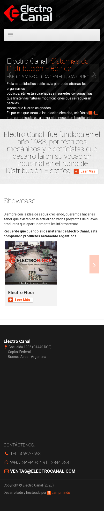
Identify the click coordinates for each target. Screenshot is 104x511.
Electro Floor (21, 292)
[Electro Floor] (31, 263)
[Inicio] (30, 13)
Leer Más (88, 171)
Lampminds (60, 493)
